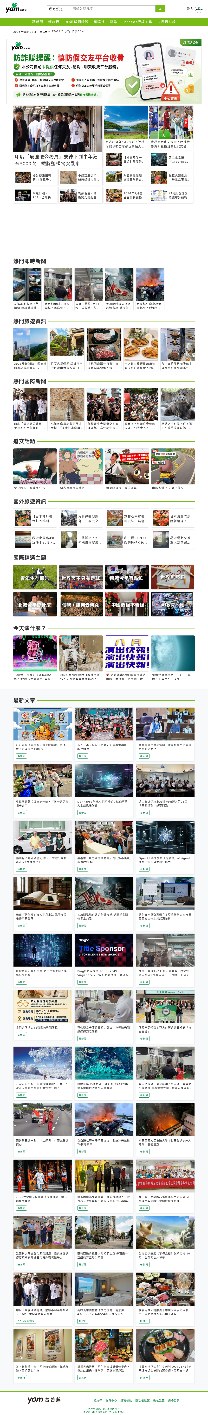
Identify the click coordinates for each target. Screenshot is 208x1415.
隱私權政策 (142, 1400)
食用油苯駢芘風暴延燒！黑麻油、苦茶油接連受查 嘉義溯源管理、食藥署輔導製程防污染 (165, 1088)
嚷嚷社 (99, 22)
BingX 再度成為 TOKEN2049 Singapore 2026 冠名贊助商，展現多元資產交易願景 (102, 975)
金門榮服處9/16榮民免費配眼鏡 (37, 1027)
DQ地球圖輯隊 (76, 22)
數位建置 (159, 1400)
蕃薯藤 (15, 8)
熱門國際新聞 (29, 381)
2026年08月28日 (24, 32)
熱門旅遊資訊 (29, 321)
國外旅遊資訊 (29, 501)
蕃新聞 (37, 22)
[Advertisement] (104, 231)
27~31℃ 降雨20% (68, 31)
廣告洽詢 (174, 1400)
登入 (190, 9)
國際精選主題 (29, 557)
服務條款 (126, 1400)
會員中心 (111, 1400)
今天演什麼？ (29, 628)
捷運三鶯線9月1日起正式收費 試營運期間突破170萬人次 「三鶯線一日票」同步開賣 (164, 975)
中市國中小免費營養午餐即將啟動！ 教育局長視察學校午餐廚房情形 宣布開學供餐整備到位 (103, 1201)
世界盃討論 (166, 22)
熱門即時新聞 (29, 261)
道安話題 (24, 441)
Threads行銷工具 (137, 22)
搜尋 (113, 22)
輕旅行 (53, 22)
